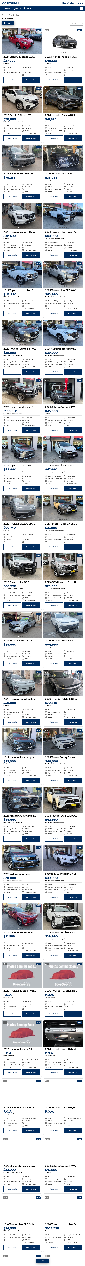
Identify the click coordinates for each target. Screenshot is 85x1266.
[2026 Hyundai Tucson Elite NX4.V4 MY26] (63, 975)
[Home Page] (10, 3)
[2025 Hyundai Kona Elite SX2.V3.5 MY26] (63, 41)
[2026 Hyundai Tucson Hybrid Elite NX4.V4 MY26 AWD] (22, 975)
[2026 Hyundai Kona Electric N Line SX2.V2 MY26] (63, 625)
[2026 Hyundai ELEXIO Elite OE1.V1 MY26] (22, 508)
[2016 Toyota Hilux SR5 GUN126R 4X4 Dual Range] (22, 1208)
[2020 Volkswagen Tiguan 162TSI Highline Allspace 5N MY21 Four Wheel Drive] (22, 858)
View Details (12, 80)
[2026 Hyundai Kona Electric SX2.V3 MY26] (22, 916)
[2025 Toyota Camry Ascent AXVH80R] (63, 741)
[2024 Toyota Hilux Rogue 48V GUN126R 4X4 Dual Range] (63, 216)
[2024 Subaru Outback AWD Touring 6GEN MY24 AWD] (63, 1150)
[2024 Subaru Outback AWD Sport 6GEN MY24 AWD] (63, 391)
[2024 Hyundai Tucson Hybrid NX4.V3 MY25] (22, 741)
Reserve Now (31, 80)
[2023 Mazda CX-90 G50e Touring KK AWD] (22, 800)
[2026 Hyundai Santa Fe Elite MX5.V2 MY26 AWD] (22, 158)
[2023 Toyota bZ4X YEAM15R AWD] (22, 449)
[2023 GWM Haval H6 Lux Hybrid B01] (63, 566)
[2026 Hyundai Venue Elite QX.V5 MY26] (63, 158)
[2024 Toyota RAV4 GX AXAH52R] (63, 800)
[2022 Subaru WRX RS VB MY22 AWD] (63, 858)
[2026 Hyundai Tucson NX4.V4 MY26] (63, 99)
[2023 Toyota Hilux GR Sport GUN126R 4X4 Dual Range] (22, 566)
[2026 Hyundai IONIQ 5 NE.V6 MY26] (63, 683)
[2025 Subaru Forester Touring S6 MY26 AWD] (22, 625)
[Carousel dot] (18, 52)
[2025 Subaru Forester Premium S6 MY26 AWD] (63, 333)
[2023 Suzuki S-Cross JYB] (22, 99)
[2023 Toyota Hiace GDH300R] (63, 449)
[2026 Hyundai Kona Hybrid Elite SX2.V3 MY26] (63, 1033)
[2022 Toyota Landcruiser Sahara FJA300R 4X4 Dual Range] (22, 274)
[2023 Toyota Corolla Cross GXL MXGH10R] (63, 916)
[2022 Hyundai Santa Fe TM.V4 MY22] (22, 333)
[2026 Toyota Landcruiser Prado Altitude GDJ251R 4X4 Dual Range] (63, 1208)
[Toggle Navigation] (81, 8)
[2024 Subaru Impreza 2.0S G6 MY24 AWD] (22, 41)
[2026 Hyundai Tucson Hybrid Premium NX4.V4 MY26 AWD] (63, 1092)
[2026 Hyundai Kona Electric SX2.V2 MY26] (22, 683)
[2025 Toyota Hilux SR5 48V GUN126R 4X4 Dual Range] (63, 274)
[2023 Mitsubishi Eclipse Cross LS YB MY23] (22, 1150)
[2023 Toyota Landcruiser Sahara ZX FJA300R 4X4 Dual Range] (22, 391)
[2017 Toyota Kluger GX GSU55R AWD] (63, 508)
